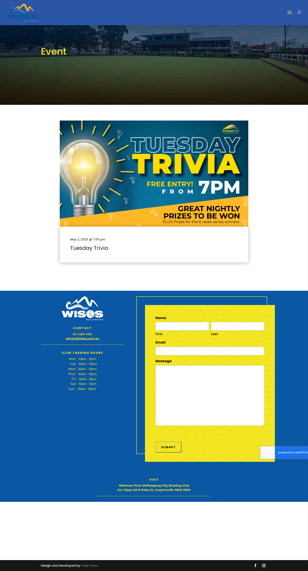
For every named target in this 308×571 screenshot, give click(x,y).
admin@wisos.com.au (82, 338)
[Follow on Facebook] (255, 565)
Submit (168, 447)
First (159, 334)
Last (214, 334)
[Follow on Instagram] (263, 565)
